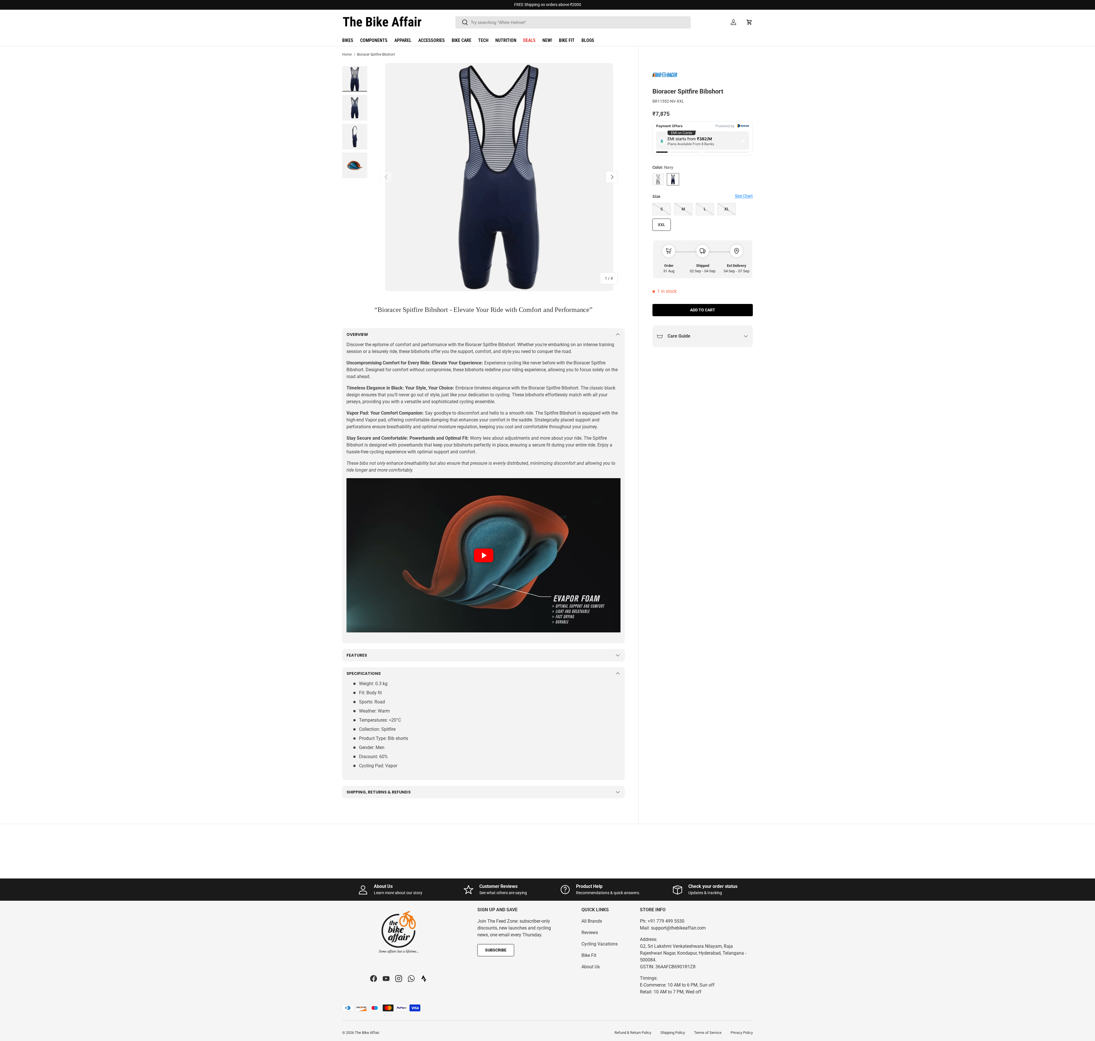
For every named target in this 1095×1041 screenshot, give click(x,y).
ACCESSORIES (431, 40)
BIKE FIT (567, 40)
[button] (749, 22)
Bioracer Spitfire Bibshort (376, 54)
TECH (483, 40)
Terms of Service (707, 1032)
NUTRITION (505, 40)
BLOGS (587, 40)
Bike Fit (588, 955)
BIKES (347, 40)
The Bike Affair (367, 1032)
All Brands (591, 921)
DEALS (529, 40)
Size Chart (744, 196)
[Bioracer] (666, 75)
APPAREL (402, 40)
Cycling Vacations (599, 944)
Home (347, 54)
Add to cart (702, 310)
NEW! (547, 40)
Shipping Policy (672, 1032)
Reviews (589, 932)
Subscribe (495, 950)
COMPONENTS (374, 40)
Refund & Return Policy (633, 1032)
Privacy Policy (742, 1032)
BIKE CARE (461, 40)
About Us (590, 966)
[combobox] (573, 22)
